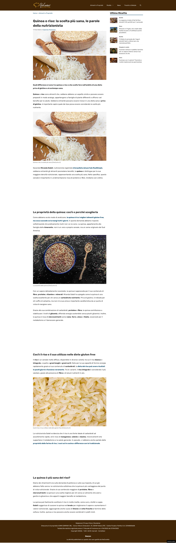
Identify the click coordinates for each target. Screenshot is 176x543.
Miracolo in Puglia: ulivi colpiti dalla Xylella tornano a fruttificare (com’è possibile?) (130, 31)
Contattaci (101, 531)
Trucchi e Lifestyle (130, 5)
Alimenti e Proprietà (96, 5)
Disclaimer (97, 523)
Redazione (79, 523)
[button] (140, 5)
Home (35, 13)
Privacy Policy (88, 523)
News (119, 5)
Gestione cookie (171, 541)
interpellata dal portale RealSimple (87, 168)
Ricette (109, 5)
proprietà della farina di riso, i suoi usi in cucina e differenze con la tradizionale (66, 443)
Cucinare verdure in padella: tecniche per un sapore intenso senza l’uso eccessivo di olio (131, 51)
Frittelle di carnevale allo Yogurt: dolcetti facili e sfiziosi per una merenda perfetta (129, 41)
